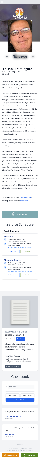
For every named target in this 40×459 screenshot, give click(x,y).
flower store (24, 200)
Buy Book (20, 339)
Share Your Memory (12, 366)
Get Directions (12, 251)
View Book (9, 339)
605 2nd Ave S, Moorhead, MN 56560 (20, 247)
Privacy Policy (14, 450)
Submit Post (20, 400)
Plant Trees (28, 251)
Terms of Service (25, 450)
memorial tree (26, 197)
